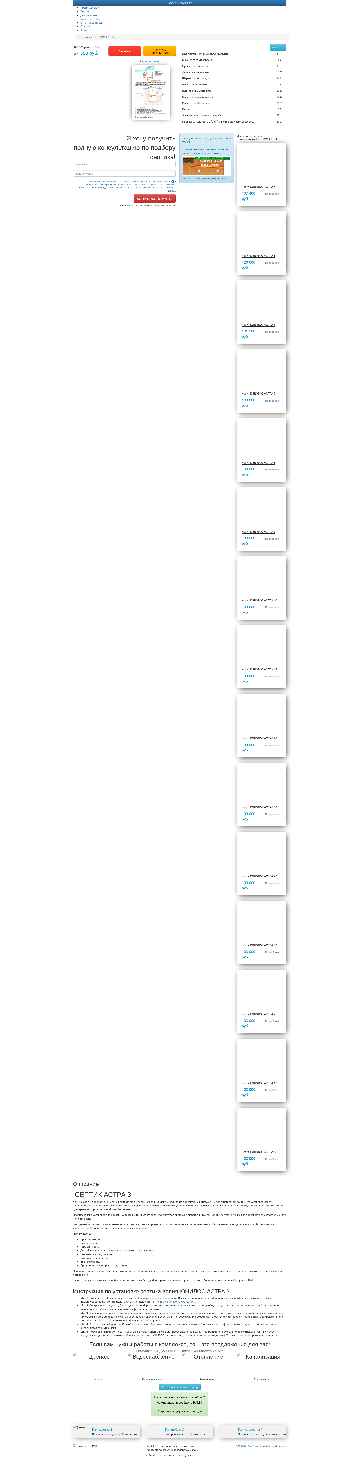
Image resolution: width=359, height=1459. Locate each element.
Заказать (125, 51)
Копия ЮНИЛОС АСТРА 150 (260, 1152)
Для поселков (88, 15)
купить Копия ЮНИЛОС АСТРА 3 (176, 1301)
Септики (85, 11)
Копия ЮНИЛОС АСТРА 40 (259, 876)
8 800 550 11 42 (243, 1446)
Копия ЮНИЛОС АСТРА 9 (258, 531)
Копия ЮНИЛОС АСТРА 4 (258, 187)
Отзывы (85, 26)
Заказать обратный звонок (270, 1446)
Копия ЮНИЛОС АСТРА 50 (259, 945)
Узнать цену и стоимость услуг (179, 1387)
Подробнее (272, 193)
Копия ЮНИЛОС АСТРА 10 (259, 600)
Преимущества (89, 7)
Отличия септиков (91, 22)
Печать (277, 47)
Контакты (86, 30)
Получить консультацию (179, 2)
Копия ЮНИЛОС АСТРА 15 (259, 669)
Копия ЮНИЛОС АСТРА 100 (260, 1083)
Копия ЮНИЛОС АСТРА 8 (258, 462)
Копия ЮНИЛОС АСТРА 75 (259, 1014)
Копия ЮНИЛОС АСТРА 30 (259, 807)
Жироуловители (90, 19)
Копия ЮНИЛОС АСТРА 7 (258, 393)
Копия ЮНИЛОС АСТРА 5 (258, 255)
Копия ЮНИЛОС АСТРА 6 (258, 324)
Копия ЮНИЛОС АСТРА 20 (259, 738)
